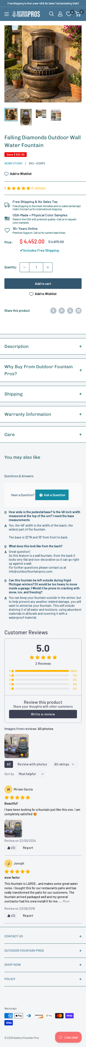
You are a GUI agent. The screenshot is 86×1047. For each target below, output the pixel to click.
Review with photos (32, 764)
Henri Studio (13, 163)
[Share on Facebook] (53, 311)
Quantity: (10, 267)
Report (28, 848)
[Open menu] (6, 14)
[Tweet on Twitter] (70, 311)
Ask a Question (54, 495)
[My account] (60, 13)
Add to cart (43, 284)
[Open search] (51, 13)
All (9, 764)
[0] (78, 14)
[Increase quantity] (47, 267)
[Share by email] (78, 311)
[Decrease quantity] (24, 267)
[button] (78, 14)
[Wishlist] (68, 13)
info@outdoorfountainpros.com (30, 571)
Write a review (43, 714)
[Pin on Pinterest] (62, 311)
